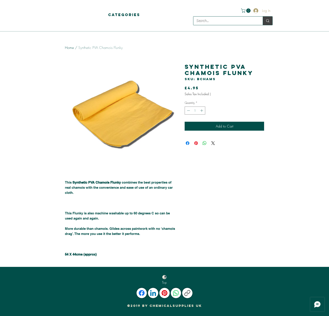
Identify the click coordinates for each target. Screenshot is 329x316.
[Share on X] (213, 143)
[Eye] (164, 277)
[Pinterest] (164, 293)
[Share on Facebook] (187, 143)
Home (69, 47)
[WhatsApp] (176, 293)
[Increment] (202, 110)
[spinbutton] (195, 110)
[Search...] (267, 21)
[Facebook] (142, 293)
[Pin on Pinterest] (196, 143)
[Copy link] (187, 293)
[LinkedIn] (153, 293)
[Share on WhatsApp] (204, 143)
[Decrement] (188, 110)
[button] (124, 14)
